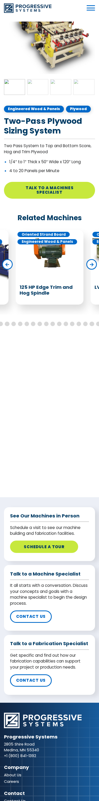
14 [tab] (39, 324)
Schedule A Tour (44, 547)
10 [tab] (13, 324)
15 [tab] (46, 324)
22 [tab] (91, 324)
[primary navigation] (91, 8)
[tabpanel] (49, 49)
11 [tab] (20, 324)
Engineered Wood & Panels (34, 108)
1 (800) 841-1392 (21, 755)
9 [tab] (7, 324)
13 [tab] (33, 324)
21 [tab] (85, 324)
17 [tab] (59, 324)
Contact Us (31, 616)
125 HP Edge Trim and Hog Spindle (46, 290)
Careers (11, 781)
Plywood (78, 108)
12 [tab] (27, 324)
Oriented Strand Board (44, 234)
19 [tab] (72, 324)
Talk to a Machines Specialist (50, 190)
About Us (12, 775)
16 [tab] (52, 324)
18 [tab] (66, 324)
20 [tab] (79, 324)
